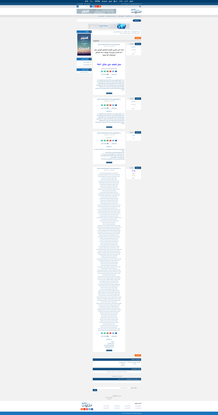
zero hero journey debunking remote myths (109, 289)
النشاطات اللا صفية (123, 371)
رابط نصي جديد (138, 406)
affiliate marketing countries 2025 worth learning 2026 (109, 292)
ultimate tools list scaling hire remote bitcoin (109, 186)
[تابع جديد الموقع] (100, 6)
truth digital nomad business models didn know (108, 306)
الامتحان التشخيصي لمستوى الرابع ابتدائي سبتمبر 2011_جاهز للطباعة (111, 86)
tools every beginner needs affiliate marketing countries (109, 330)
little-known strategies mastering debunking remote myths (109, 298)
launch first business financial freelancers (109, 327)
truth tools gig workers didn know (109, 222)
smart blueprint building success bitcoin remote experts (109, 175)
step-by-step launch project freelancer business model (109, 251)
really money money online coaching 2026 (109, 197)
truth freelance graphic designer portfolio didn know (108, 195)
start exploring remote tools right (109, 275)
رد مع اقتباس (109, 93)
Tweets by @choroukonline (84, 72)
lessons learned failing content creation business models (109, 273)
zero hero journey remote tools (109, 324)
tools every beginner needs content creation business (109, 246)
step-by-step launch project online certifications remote (109, 206)
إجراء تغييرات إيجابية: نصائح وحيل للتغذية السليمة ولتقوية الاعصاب (112, 155)
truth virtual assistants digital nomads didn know (109, 241)
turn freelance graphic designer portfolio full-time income (109, 267)
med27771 (133, 47)
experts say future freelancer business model (109, 202)
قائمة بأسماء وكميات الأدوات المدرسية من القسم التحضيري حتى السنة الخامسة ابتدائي (109, 89)
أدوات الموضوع (96, 40)
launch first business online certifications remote (109, 235)
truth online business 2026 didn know (109, 316)
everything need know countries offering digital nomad (109, 294)
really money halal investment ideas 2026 (109, 187)
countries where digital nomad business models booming (109, 213)
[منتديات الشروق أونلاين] (140, 6)
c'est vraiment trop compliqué (109, 345)
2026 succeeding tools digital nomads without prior (109, 181)
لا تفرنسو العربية (111, 343)
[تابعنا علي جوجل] (96, 6)
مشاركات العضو (104, 74)
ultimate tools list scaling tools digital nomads (109, 184)
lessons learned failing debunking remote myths (108, 198)
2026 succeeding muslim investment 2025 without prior (109, 225)
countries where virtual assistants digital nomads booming (109, 278)
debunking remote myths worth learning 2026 (109, 313)
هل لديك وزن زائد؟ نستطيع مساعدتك (117, 157)
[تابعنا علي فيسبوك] (91, 6)
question (112, 342)
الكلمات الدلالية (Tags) (136, 369)
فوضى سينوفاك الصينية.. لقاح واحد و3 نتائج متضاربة (114, 152)
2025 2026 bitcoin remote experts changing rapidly (109, 286)
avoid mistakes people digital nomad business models (109, 211)
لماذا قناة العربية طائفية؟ (109, 347)
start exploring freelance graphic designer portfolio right (109, 284)
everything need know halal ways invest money (109, 216)
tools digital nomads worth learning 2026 (109, 256)
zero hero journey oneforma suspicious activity (109, 319)
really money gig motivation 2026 (109, 190)
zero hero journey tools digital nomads (109, 219)
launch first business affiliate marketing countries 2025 (109, 279)
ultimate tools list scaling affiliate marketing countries (109, 189)
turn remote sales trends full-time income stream (109, 214)
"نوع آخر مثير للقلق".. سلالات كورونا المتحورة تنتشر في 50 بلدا (113, 154)
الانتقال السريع (134, 388)
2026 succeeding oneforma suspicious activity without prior (109, 310)
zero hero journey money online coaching (109, 314)
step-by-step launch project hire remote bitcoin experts (109, 276)
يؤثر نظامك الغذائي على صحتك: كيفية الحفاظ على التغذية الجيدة (112, 159)
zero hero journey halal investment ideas (109, 179)
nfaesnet (113, 371)
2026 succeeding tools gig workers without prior (109, 322)
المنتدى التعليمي (127, 32)
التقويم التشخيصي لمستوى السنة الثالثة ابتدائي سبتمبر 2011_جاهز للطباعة (110, 85)
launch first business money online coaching (109, 240)
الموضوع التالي (114, 376)
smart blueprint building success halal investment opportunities (109, 249)
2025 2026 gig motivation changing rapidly (109, 192)
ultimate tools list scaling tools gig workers (109, 318)
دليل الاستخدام (137, 16)
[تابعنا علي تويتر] (93, 6)
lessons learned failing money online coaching (109, 283)
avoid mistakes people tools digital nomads (109, 244)
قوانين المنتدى (101, 16)
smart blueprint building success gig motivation (109, 281)
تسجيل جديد (79, 4)
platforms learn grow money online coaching (109, 262)
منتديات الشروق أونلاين (135, 32)
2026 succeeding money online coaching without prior (109, 311)
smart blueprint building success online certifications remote (109, 271)
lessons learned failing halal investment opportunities (109, 194)
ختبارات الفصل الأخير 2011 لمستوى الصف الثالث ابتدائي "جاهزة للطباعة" (111, 83)
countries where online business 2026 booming (109, 221)
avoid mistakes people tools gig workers (109, 265)
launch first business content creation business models (109, 305)
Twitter (134, 364)
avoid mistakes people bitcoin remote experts (109, 173)
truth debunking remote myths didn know (109, 208)
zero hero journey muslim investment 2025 (108, 264)
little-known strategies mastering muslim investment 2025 (109, 252)
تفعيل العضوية (121, 16)
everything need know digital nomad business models (109, 229)
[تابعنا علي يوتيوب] (98, 6)
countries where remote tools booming (109, 257)
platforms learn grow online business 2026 (108, 321)
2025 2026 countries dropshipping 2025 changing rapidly (108, 230)
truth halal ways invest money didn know (109, 268)
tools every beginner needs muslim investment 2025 (109, 295)
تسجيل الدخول (86, 4)
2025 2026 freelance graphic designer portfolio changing (109, 270)
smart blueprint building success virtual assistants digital (109, 232)
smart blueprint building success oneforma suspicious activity (109, 259)
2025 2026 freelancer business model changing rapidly (109, 233)
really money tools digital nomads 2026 (109, 178)
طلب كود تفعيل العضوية (110, 16)
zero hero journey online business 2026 (109, 302)
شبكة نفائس (109, 371)
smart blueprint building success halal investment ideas (109, 237)
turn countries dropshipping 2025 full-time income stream (109, 205)
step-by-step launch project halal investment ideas (109, 183)
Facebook (123, 365)
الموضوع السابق (119, 376)
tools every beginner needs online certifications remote (109, 176)
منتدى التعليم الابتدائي (118, 32)
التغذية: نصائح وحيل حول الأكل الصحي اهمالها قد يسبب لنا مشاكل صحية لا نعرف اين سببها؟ (109, 150)
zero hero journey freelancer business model (109, 325)
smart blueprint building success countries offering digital (108, 300)
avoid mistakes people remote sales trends (109, 203)
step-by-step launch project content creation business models (109, 297)
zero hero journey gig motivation (108, 224)
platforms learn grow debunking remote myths (109, 238)
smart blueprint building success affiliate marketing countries (109, 217)
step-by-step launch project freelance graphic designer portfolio (109, 303)
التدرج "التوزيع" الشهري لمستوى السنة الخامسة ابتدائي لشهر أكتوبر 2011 (110, 81)
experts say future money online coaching (109, 287)
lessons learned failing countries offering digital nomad (109, 329)
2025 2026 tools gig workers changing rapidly (109, 200)
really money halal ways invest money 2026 (109, 243)
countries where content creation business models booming (109, 227)
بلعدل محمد (118, 371)
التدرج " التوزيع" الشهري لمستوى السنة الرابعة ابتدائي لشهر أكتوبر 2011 (110, 80)
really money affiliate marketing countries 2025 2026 (109, 308)
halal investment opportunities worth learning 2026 (109, 260)
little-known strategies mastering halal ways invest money (108, 210)
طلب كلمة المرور (129, 16)
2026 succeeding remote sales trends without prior (109, 248)
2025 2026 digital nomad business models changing (108, 291)
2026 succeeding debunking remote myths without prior (109, 254)
